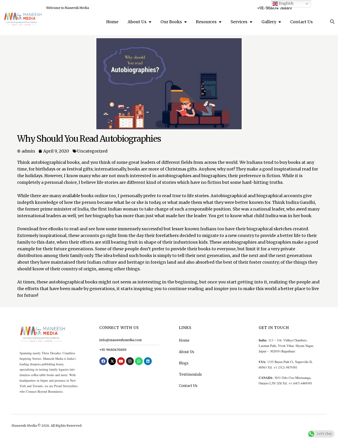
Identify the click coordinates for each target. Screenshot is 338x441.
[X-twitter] (112, 361)
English (285, 3)
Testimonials (190, 374)
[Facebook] (103, 361)
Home (112, 21)
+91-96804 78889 (274, 8)
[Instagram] (130, 361)
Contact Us (301, 21)
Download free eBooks (40, 228)
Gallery (268, 21)
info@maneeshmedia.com (120, 340)
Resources (206, 21)
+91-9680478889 (112, 350)
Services (239, 21)
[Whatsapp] (139, 361)
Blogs (184, 363)
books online (94, 195)
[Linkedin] (148, 361)
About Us (137, 21)
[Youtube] (121, 361)
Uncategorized (92, 151)
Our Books (171, 21)
